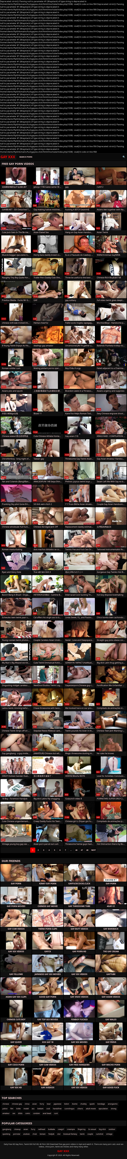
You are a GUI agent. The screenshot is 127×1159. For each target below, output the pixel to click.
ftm (11, 1108)
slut (58, 1134)
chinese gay (17, 1104)
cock (48, 1108)
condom (36, 1113)
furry (42, 1104)
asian (34, 1104)
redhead (41, 1129)
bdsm (66, 1104)
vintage (109, 1134)
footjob (51, 1134)
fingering (81, 1129)
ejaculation (103, 1108)
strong (113, 1108)
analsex (26, 1134)
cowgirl (61, 1129)
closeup (17, 1129)
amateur (6, 1113)
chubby (83, 1104)
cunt (56, 1113)
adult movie (91, 1108)
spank (92, 1104)
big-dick (102, 1129)
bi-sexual (92, 1129)
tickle (18, 1108)
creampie (71, 1129)
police (4, 1108)
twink (82, 1134)
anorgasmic (113, 1104)
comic (27, 1113)
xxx (14, 1113)
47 (82, 850)
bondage (101, 1104)
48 (87, 850)
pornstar (16, 1134)
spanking (6, 1134)
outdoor (112, 1129)
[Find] (124, 157)
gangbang (6, 1129)
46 (76, 850)
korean (43, 1134)
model (26, 1108)
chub (35, 1134)
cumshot (99, 1134)
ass (33, 1108)
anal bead (47, 1113)
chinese (5, 1104)
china (27, 1104)
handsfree (57, 1108)
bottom (40, 1108)
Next (93, 850)
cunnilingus (69, 1108)
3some (74, 1104)
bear (49, 1104)
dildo (20, 1113)
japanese (57, 1104)
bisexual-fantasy (70, 1134)
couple (90, 1134)
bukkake (51, 1129)
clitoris (80, 1108)
